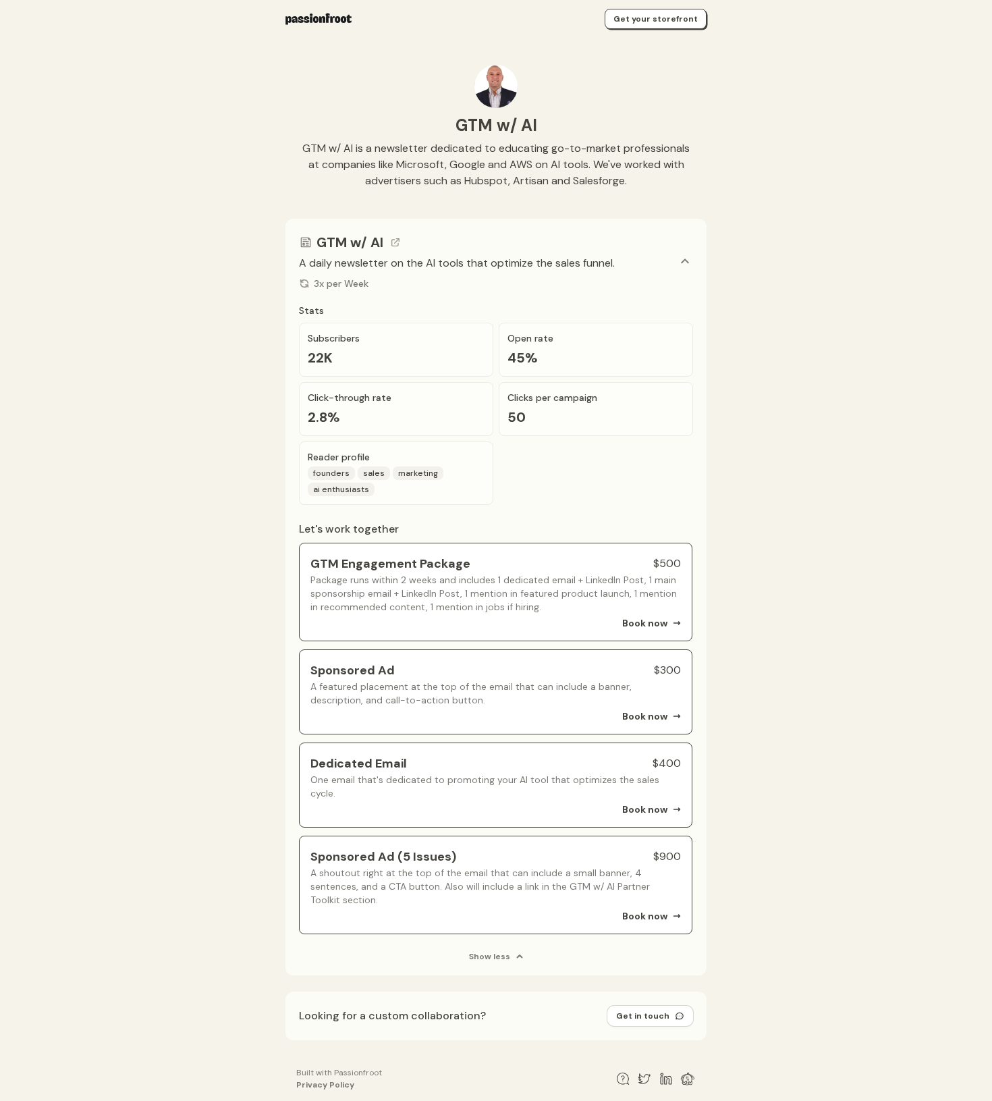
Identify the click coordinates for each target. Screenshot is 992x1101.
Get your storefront (655, 19)
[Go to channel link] (395, 242)
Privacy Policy (325, 1084)
